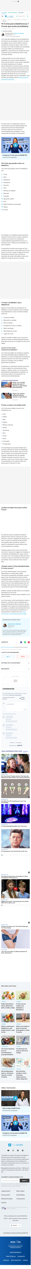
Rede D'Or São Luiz (11, 1256)
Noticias (21, 12)
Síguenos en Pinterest (22, 1150)
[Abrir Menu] (2, 16)
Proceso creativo (5, 1195)
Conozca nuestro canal (8, 1150)
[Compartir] (21, 642)
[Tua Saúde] (9, 16)
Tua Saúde (4, 12)
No (24, 656)
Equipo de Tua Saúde (15, 36)
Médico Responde (12, 12)
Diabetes (4, 21)
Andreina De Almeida (14, 624)
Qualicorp (25, 1260)
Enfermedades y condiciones (21, 19)
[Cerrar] (18, 1)
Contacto (3, 1202)
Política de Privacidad (6, 1198)
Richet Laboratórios (16, 1260)
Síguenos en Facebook (18, 1150)
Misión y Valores (20, 1191)
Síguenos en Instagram (13, 1150)
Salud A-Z (10, 19)
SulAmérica (6, 1260)
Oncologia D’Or (21, 1256)
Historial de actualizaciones (10, 663)
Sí (8, 656)
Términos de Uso (20, 1198)
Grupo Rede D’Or (23, 1233)
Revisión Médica (20, 1195)
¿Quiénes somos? (5, 1191)
